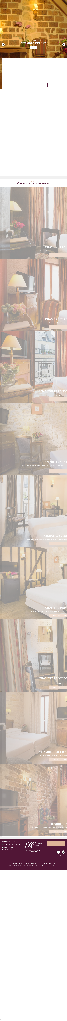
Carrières (58, 858)
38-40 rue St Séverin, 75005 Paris (12, 844)
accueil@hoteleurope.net (10, 847)
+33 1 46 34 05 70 (8, 849)
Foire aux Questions (60, 855)
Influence (63, 858)
